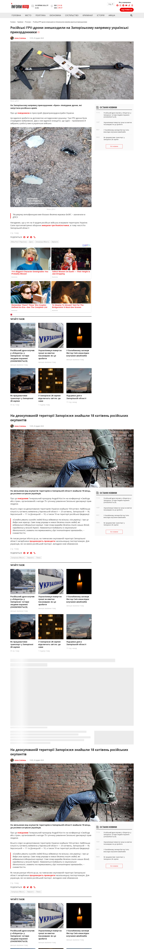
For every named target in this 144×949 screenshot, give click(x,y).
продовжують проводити (42, 541)
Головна (16, 15)
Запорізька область (42, 242)
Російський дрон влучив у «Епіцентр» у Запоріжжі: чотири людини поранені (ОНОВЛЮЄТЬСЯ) (22, 355)
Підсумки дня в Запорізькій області (76, 396)
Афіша (112, 15)
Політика (40, 15)
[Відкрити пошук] (131, 15)
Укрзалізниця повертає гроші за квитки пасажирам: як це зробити (50, 354)
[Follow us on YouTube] (126, 5)
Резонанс (28, 22)
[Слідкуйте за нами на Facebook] (117, 5)
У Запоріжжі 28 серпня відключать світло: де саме (49, 398)
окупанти (55, 242)
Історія (100, 15)
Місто (28, 15)
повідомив (22, 498)
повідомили (23, 113)
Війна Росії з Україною (19, 242)
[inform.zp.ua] (20, 6)
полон (38, 557)
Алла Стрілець (20, 38)
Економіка (55, 15)
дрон (31, 242)
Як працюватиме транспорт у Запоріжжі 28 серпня (21, 398)
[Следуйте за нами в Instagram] (120, 5)
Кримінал (88, 15)
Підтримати (126, 10)
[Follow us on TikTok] (129, 5)
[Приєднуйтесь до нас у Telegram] (123, 5)
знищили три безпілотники (55, 225)
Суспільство (71, 15)
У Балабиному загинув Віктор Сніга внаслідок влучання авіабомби (77, 353)
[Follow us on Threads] (132, 5)
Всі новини (114, 146)
